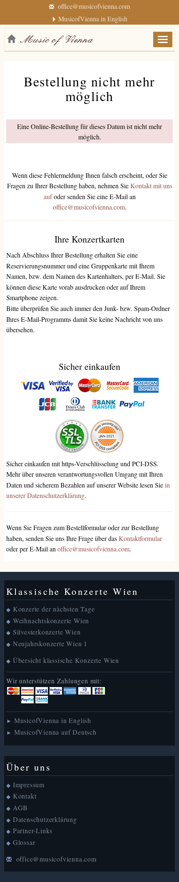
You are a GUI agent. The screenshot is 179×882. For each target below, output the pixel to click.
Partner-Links (32, 830)
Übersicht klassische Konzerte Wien (66, 660)
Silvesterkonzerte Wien (47, 631)
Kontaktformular (140, 538)
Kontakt (25, 795)
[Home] (11, 38)
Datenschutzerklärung (45, 819)
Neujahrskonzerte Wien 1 (50, 643)
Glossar (24, 842)
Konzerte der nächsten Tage (54, 608)
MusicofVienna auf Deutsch (55, 732)
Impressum (29, 784)
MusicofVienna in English (92, 18)
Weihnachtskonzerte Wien (51, 620)
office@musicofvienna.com (94, 6)
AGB (20, 807)
